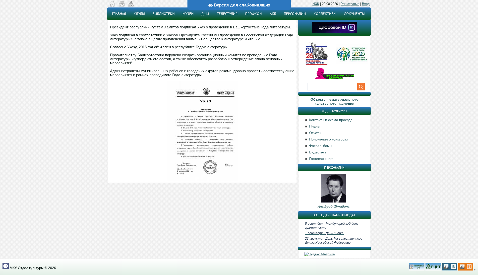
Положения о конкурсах (328, 139)
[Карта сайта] (131, 5)
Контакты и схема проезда (331, 120)
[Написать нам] (122, 5)
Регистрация (350, 4)
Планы (314, 126)
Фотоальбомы (320, 146)
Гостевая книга (321, 159)
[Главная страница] (112, 5)
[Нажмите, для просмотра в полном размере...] (202, 179)
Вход (366, 4)
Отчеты (315, 133)
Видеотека (317, 152)
